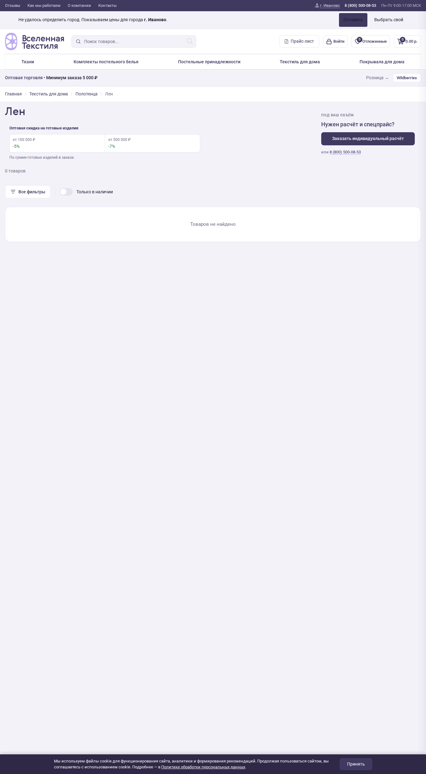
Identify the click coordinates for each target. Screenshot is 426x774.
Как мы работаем (44, 5)
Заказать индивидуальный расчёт (368, 138)
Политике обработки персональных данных (203, 767)
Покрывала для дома (382, 61)
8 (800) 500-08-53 (345, 152)
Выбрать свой (388, 19)
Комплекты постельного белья (106, 61)
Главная (13, 93)
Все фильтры (31, 191)
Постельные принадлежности (209, 61)
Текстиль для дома (300, 61)
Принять (356, 764)
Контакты (107, 5)
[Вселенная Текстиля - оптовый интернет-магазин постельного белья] (34, 41)
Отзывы (12, 5)
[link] (327, 5)
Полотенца (86, 93)
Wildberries (407, 77)
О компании (79, 5)
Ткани (28, 61)
